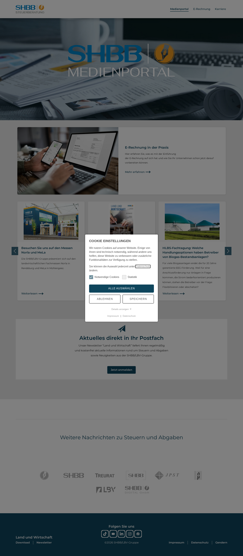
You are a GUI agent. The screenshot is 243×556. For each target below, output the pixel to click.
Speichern (138, 299)
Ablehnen (105, 299)
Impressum (113, 316)
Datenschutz (143, 266)
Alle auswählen (121, 288)
